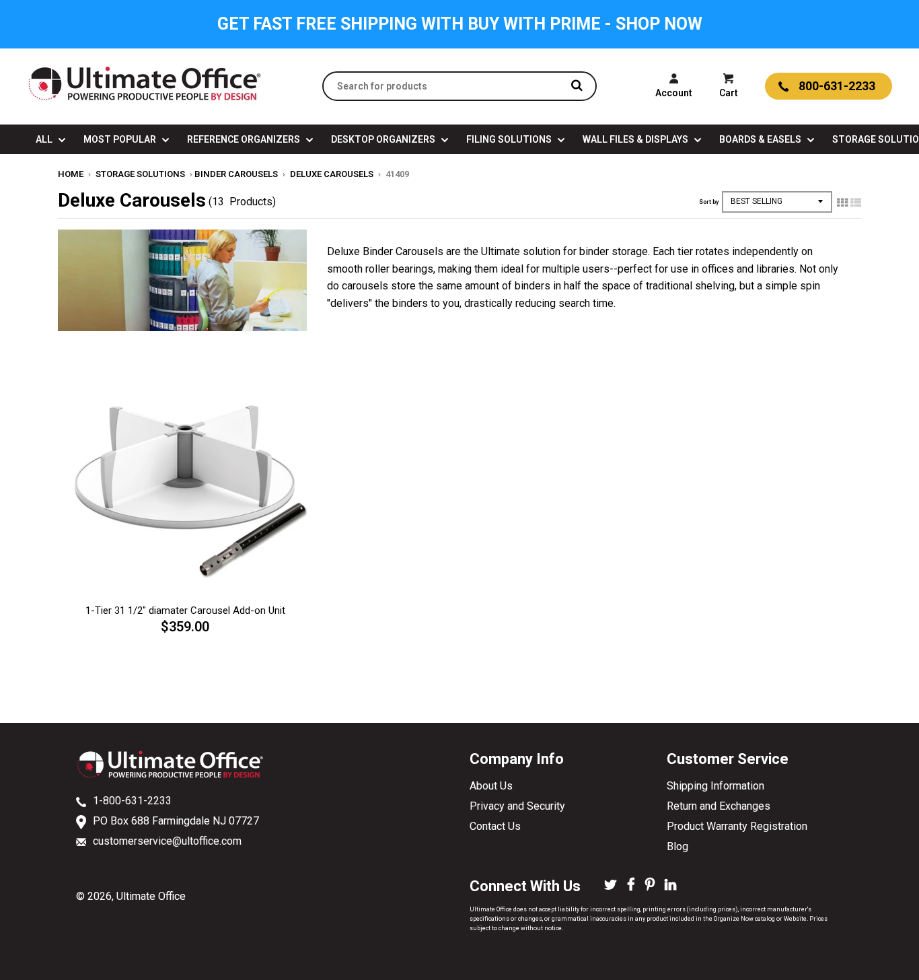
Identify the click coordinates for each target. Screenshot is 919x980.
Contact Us (495, 826)
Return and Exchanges (718, 806)
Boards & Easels (761, 139)
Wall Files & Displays (636, 139)
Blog (677, 846)
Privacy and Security (517, 806)
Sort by (709, 202)
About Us (491, 785)
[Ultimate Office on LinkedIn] (670, 886)
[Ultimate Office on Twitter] (610, 886)
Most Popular (120, 139)
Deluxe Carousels (331, 174)
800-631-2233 (837, 86)
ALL (45, 139)
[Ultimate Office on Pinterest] (650, 886)
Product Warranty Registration (737, 826)
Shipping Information (715, 785)
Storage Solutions (140, 174)
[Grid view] (842, 202)
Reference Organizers (244, 139)
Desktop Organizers (384, 139)
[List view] (855, 202)
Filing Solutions (510, 139)
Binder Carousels (236, 174)
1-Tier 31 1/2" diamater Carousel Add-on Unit (185, 610)
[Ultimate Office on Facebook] (631, 886)
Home (70, 174)
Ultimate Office (151, 896)
